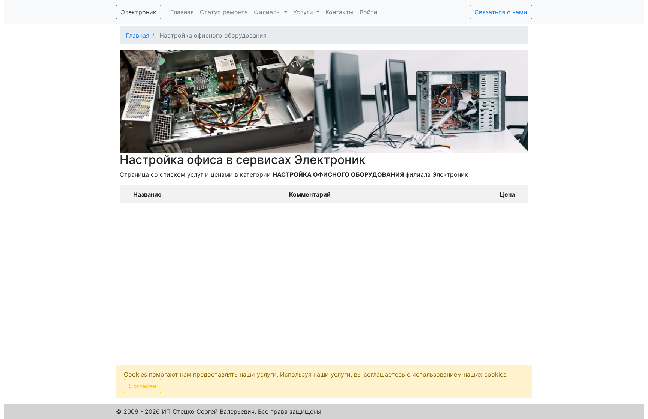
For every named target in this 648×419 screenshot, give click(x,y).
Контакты (340, 12)
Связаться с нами (500, 12)
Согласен (142, 386)
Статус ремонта (224, 12)
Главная (182, 12)
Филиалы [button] (268, 12)
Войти (369, 12)
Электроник (138, 12)
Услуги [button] (304, 12)
